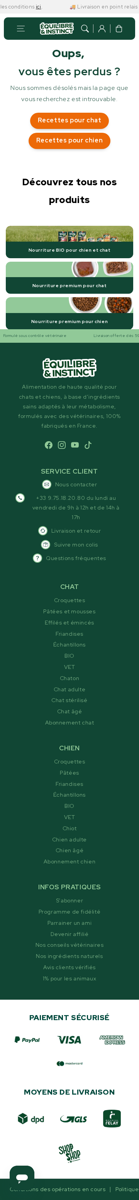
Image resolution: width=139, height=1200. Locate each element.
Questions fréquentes (76, 558)
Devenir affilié (70, 934)
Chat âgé (69, 711)
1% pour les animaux (69, 978)
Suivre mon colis (76, 544)
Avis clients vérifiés (69, 967)
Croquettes (69, 600)
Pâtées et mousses (69, 611)
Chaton (70, 678)
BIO (69, 655)
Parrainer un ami (69, 922)
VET (69, 666)
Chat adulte (70, 689)
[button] (20, 28)
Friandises (69, 633)
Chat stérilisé (69, 700)
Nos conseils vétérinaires (70, 944)
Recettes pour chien (69, 140)
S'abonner (69, 900)
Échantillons (69, 644)
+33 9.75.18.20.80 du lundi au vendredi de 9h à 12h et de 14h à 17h (76, 507)
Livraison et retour (76, 530)
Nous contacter (76, 484)
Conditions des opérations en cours (57, 1189)
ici (33, 6)
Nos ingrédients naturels (69, 956)
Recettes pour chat (70, 120)
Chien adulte (69, 839)
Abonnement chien (70, 861)
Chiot (70, 828)
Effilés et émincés (69, 622)
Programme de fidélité (70, 911)
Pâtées (69, 772)
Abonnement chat (69, 722)
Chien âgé (69, 850)
